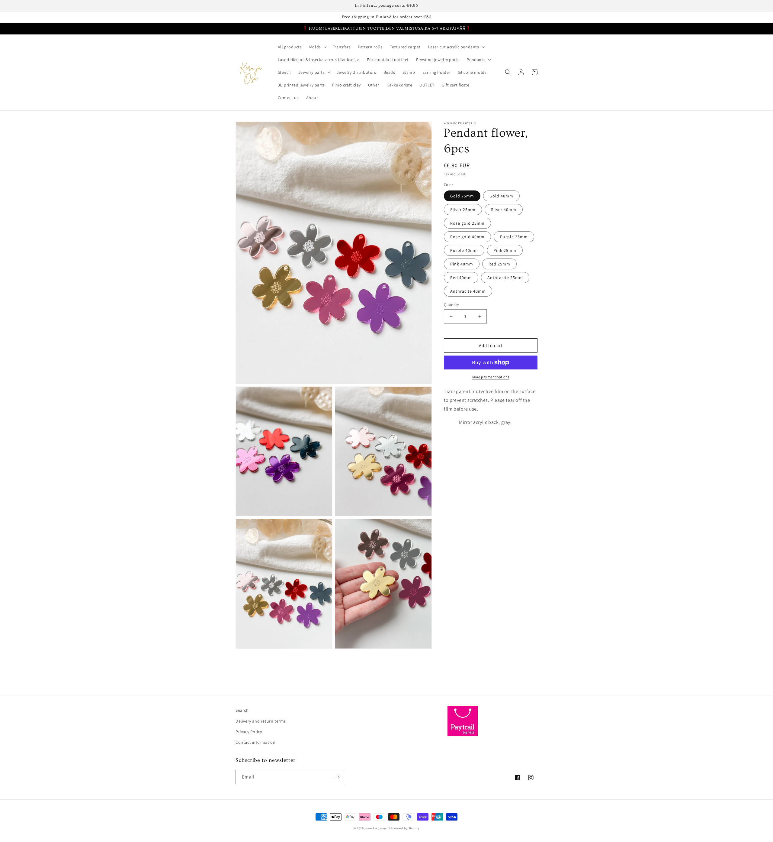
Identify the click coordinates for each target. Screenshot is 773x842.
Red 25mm (499, 264)
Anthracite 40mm (468, 291)
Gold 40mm (501, 196)
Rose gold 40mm (467, 236)
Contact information (255, 742)
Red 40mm (461, 277)
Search (242, 710)
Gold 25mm (462, 196)
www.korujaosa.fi (377, 828)
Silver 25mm (463, 209)
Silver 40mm (503, 209)
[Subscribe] (337, 777)
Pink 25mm (504, 250)
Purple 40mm (464, 250)
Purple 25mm (514, 236)
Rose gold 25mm (467, 223)
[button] (317, 47)
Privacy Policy (249, 731)
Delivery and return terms (261, 721)
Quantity (451, 304)
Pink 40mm (461, 264)
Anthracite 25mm (505, 277)
